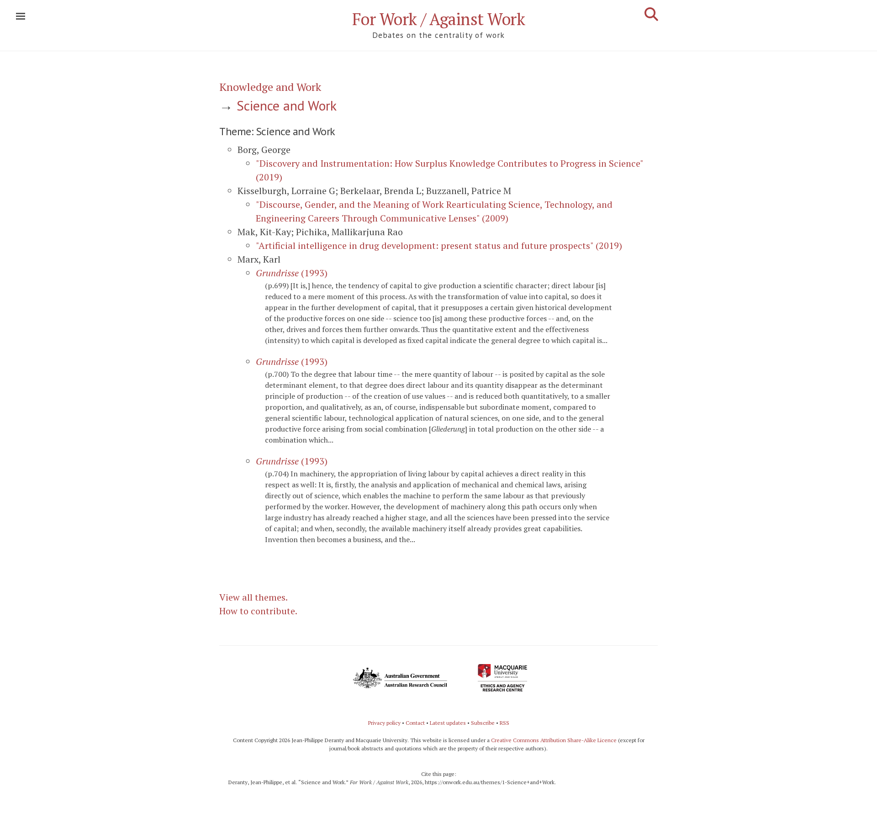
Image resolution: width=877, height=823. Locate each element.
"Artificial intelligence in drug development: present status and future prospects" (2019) (439, 245)
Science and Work (287, 105)
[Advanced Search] (651, 14)
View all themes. (253, 597)
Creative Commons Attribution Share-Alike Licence (554, 740)
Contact (415, 722)
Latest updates (448, 722)
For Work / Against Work (438, 19)
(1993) (292, 273)
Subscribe (483, 722)
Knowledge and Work (270, 86)
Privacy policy (384, 722)
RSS (504, 722)
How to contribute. (258, 611)
